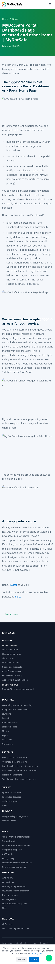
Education (6, 718)
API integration (9, 899)
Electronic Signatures (11, 654)
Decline (21, 959)
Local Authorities (9, 726)
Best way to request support (14, 886)
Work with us (8, 882)
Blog (4, 908)
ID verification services (12, 671)
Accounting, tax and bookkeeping (17, 705)
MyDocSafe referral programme (16, 890)
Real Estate (7, 739)
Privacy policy (8, 858)
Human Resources (10, 722)
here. (18, 596)
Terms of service (9, 841)
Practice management (12, 774)
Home (5, 19)
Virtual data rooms (10, 662)
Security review (9, 820)
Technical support (10, 801)
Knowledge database (11, 797)
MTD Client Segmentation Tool (15, 928)
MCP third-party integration (14, 903)
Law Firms (6, 714)
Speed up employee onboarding (19, 779)
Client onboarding (10, 649)
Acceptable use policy (11, 849)
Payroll (5, 735)
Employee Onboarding (12, 675)
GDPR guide (7, 854)
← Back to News (10, 614)
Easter (13, 584)
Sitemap (43, 943)
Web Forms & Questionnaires (15, 680)
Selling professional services (15, 757)
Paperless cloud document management (20, 766)
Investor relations (10, 895)
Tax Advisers (7, 744)
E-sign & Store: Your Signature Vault (18, 689)
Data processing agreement (14, 867)
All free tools (7, 924)
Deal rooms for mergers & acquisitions (19, 770)
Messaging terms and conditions (17, 862)
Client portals (8, 658)
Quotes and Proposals (12, 667)
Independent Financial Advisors (16, 709)
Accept (34, 959)
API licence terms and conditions (17, 845)
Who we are (7, 877)
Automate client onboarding (14, 762)
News (15, 19)
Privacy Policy (38, 953)
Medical (5, 731)
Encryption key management (15, 816)
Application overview (11, 792)
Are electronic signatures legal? (16, 836)
